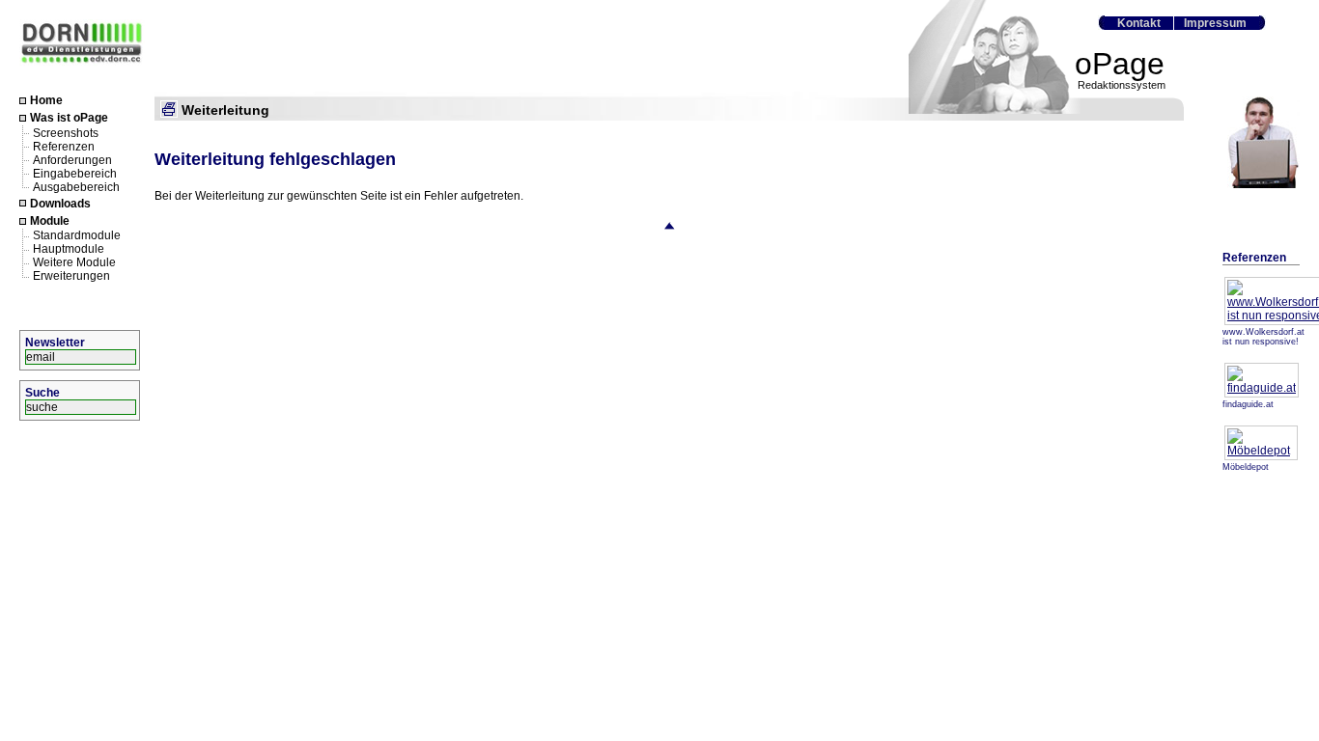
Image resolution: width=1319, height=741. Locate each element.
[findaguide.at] (1261, 388)
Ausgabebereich (76, 186)
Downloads (60, 203)
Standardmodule (77, 235)
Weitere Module (74, 262)
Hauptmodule (68, 249)
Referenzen (64, 145)
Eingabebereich (75, 172)
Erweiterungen (71, 276)
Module (50, 221)
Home (46, 100)
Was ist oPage (69, 118)
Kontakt (1139, 23)
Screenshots (65, 132)
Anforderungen (72, 159)
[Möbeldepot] (1261, 450)
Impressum (1215, 23)
